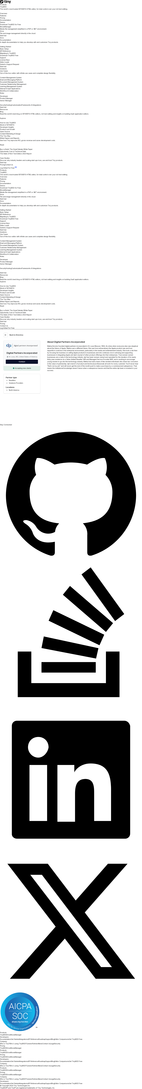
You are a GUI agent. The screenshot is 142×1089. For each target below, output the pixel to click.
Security (57, 1044)
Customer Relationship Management (13, 84)
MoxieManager (16, 1035)
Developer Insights (7, 127)
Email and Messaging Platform (11, 80)
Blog (53, 1039)
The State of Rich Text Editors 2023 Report (16, 154)
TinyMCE (3, 1035)
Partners (35, 1044)
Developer (4, 96)
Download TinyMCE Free (9, 55)
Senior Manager (6, 101)
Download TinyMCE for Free (10, 24)
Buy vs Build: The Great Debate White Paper (16, 149)
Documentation (5, 20)
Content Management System (11, 78)
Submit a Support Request (9, 64)
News (40, 1044)
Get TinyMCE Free (75, 1039)
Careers (29, 1044)
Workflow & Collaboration (9, 91)
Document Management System (11, 82)
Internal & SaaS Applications (10, 89)
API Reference (5, 51)
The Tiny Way (5, 136)
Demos (2, 22)
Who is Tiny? (4, 1044)
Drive (8, 1035)
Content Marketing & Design (10, 134)
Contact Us (9, 165)
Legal (52, 1044)
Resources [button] (4, 109)
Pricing (2, 18)
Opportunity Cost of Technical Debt (13, 151)
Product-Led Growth (7, 129)
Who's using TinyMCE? (17, 1044)
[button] (15, 167)
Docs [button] (2, 38)
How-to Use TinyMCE (8, 123)
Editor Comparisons (62, 1039)
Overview (3, 13)
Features (3, 16)
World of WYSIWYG (7, 125)
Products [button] (3, 5)
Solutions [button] (3, 69)
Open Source (5, 131)
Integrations (23, 1039)
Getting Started (5, 47)
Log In (2, 168)
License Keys (5, 60)
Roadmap (41, 1039)
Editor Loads (4, 62)
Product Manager (6, 98)
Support (48, 1039)
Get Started (15, 1039)
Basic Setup (4, 49)
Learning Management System (11, 86)
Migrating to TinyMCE (8, 53)
